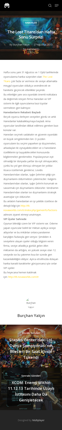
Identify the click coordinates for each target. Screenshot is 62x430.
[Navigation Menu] (57, 5)
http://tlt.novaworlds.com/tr (23, 276)
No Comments (31, 49)
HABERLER (31, 22)
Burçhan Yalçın (21, 44)
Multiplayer (38, 420)
